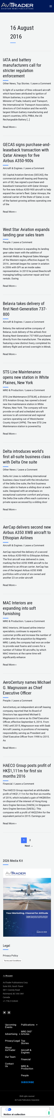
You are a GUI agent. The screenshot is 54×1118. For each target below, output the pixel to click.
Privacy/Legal (12, 1040)
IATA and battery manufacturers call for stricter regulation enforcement (22, 67)
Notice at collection (14, 1114)
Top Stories (23, 83)
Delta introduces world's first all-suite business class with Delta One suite (26, 457)
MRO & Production (13, 390)
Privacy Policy (10, 955)
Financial (7, 783)
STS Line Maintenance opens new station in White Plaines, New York (26, 377)
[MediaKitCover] (27, 902)
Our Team (10, 1056)
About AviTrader (10, 1048)
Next (29, 845)
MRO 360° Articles (26, 1032)
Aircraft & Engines (12, 168)
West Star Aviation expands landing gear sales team (26, 232)
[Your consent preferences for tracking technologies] (49, 1113)
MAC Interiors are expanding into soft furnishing (19, 608)
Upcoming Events (10, 1026)
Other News (9, 83)
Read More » (9, 126)
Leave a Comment (41, 83)
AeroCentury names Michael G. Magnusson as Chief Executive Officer (27, 687)
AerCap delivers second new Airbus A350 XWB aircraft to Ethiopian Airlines (27, 532)
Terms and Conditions (12, 961)
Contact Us (9, 1065)
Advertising (11, 1034)
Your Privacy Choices (28, 1109)
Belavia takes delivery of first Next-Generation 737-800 (25, 309)
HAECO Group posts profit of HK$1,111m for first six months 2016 (27, 771)
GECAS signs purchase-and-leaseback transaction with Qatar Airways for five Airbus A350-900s (26, 152)
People (7, 242)
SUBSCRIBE (27, 1082)
